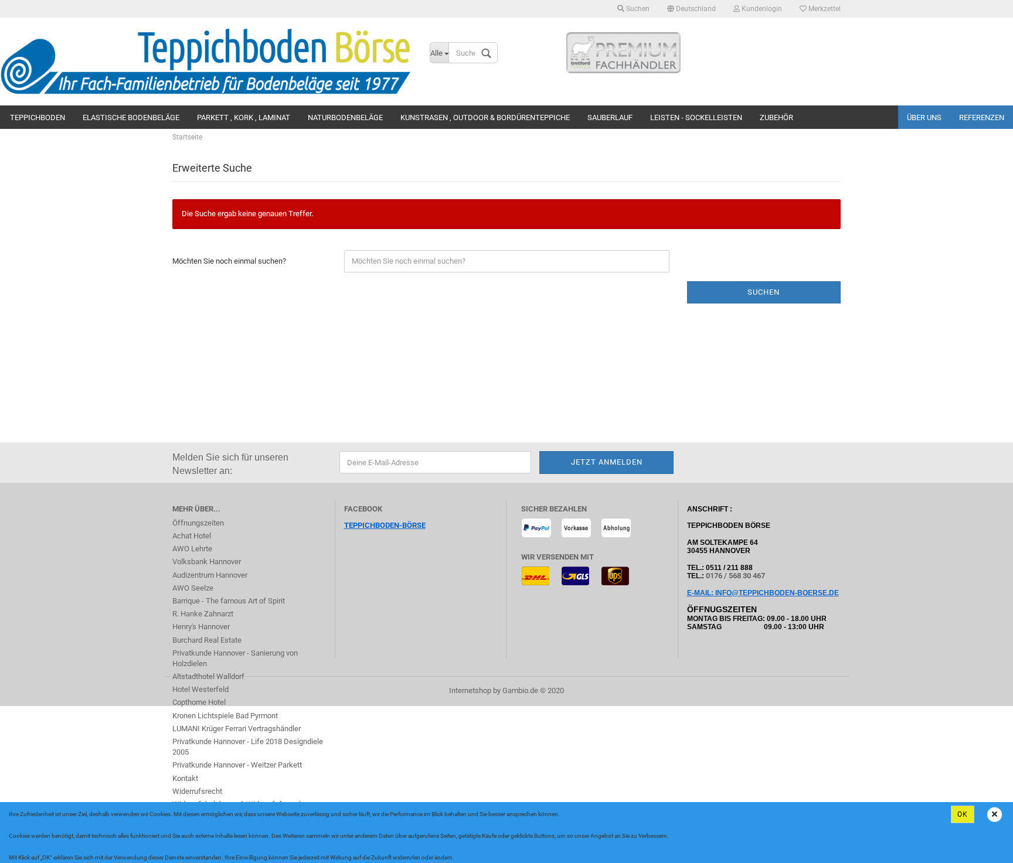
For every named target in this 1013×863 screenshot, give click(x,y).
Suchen (637, 9)
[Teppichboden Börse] (206, 61)
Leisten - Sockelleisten (696, 117)
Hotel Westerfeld (200, 689)
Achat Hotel (191, 535)
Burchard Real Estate (207, 640)
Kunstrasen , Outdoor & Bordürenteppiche (485, 117)
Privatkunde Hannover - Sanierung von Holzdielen (235, 658)
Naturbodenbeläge (345, 117)
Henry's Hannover (201, 626)
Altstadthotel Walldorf (208, 676)
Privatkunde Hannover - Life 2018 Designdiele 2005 (247, 746)
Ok (962, 814)
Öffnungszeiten (198, 523)
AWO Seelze (192, 588)
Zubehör (776, 117)
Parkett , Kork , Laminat (243, 117)
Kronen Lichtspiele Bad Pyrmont (225, 715)
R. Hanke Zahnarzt (202, 613)
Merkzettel (824, 9)
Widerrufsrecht (197, 791)
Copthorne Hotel (199, 702)
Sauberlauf (610, 117)
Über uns (924, 117)
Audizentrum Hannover (209, 575)
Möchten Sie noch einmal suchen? (229, 261)
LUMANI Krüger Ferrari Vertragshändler (236, 728)
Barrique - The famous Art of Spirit (228, 600)
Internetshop (470, 690)
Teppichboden (37, 117)
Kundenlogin (761, 9)
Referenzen (981, 117)
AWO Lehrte (192, 548)
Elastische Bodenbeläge (131, 117)
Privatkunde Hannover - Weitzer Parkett (237, 764)
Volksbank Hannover (206, 561)
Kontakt (185, 778)
